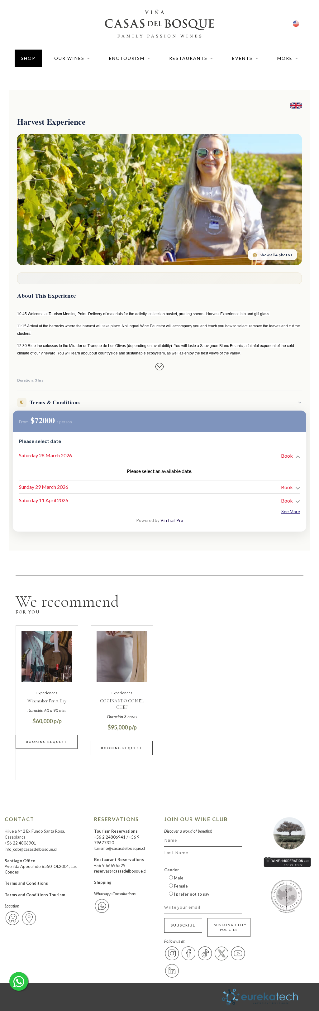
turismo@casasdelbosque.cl (119, 848)
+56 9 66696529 (110, 865)
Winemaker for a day (46, 701)
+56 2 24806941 (110, 837)
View (47, 742)
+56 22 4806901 (20, 842)
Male (178, 877)
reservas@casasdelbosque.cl (120, 871)
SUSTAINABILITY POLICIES (230, 927)
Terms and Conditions (26, 883)
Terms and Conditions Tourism (35, 894)
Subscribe (183, 925)
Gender (171, 869)
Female (180, 885)
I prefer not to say (191, 894)
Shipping (103, 882)
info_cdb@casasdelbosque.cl (31, 849)
